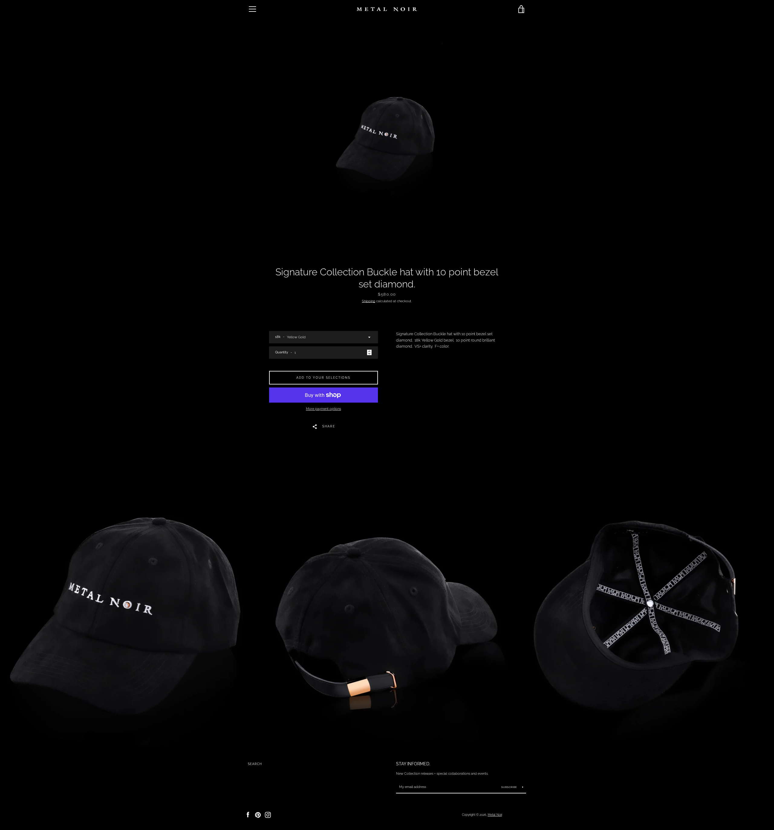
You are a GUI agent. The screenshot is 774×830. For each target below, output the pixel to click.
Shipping (368, 301)
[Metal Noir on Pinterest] (258, 814)
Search (255, 764)
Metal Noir (495, 814)
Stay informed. (413, 763)
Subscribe (509, 787)
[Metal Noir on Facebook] (248, 814)
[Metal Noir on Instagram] (268, 814)
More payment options (323, 409)
